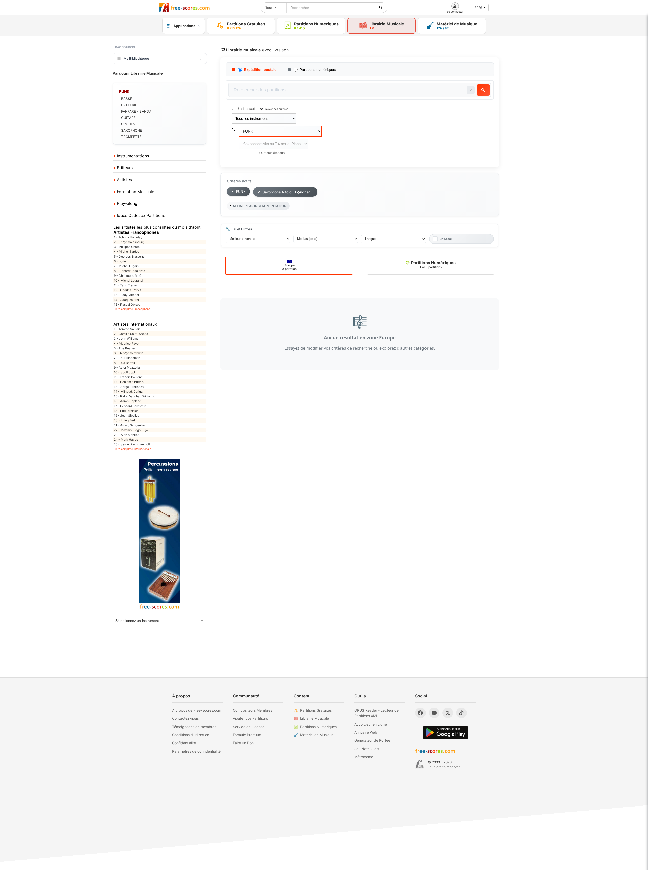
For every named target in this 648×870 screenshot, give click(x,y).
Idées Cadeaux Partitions (140, 215)
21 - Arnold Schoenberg (130, 425)
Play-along (126, 203)
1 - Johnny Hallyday (128, 237)
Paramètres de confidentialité (196, 751)
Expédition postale (260, 69)
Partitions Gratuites (316, 710)
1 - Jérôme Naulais (127, 329)
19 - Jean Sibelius (126, 415)
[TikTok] (461, 713)
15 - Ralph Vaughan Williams (134, 396)
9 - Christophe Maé (127, 276)
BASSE (126, 99)
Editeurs (124, 167)
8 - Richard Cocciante (129, 271)
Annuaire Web (365, 732)
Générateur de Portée (372, 740)
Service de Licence (249, 727)
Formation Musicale (135, 191)
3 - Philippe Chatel (127, 247)
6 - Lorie (120, 261)
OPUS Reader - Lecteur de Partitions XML (376, 713)
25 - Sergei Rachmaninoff (132, 444)
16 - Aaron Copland (127, 401)
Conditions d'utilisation (190, 735)
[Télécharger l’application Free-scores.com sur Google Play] (445, 732)
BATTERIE (129, 105)
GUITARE (128, 118)
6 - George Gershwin (128, 353)
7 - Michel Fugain (126, 266)
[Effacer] (471, 90)
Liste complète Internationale (132, 449)
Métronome (363, 757)
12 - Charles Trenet (127, 290)
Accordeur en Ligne (370, 724)
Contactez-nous (185, 718)
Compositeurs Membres (252, 710)
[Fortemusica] (419, 764)
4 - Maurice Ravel (126, 343)
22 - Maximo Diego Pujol (131, 430)
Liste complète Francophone (132, 309)
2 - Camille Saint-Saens (131, 334)
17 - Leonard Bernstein (130, 406)
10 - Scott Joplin (125, 372)
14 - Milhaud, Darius (128, 391)
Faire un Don (243, 743)
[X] (447, 713)
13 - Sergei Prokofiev (129, 387)
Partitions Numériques (433, 264)
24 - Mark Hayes (126, 439)
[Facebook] (420, 713)
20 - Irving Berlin (125, 420)
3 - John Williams (126, 339)
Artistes (124, 179)
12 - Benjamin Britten (129, 382)
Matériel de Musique (317, 735)
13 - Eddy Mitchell (127, 295)
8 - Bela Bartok (124, 363)
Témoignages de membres (194, 727)
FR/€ (478, 8)
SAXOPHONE (131, 130)
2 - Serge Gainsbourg (129, 242)
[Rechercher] (381, 8)
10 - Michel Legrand (128, 280)
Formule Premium (247, 735)
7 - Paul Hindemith (127, 358)
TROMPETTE (131, 137)
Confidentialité (184, 743)
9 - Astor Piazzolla (127, 367)
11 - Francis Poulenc (128, 377)
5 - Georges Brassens (129, 256)
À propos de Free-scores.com (196, 710)
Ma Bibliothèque (136, 58)
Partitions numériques (318, 69)
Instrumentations (132, 155)
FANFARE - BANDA (136, 111)
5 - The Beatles (125, 348)
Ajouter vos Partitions (250, 718)
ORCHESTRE (131, 124)
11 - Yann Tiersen (126, 285)
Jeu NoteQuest (366, 749)
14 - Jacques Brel (126, 300)
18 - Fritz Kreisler (126, 411)
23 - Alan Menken (126, 435)
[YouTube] (434, 713)
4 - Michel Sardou (126, 251)
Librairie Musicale (314, 718)
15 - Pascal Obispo (127, 304)
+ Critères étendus (271, 153)
